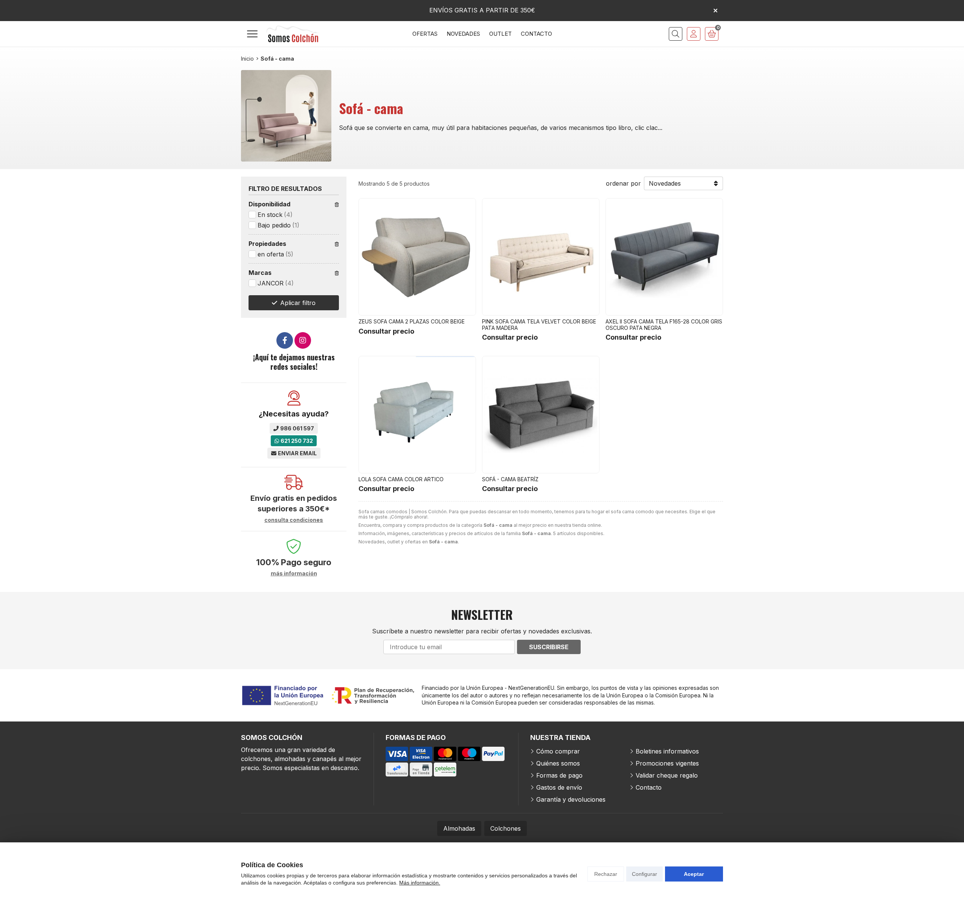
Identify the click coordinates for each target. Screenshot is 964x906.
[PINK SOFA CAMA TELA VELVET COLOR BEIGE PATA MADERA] (540, 256)
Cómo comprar (558, 751)
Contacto (649, 787)
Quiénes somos (558, 763)
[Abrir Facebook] (284, 340)
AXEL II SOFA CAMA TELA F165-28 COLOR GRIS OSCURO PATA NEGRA (664, 324)
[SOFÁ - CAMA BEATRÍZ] (540, 414)
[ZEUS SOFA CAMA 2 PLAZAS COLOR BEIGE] (417, 256)
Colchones (505, 828)
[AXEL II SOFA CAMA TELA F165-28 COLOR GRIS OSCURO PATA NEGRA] (664, 256)
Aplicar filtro (298, 303)
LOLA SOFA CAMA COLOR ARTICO (401, 479)
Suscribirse (549, 647)
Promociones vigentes (667, 763)
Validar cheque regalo (667, 775)
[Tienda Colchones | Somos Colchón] (293, 34)
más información (294, 573)
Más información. (419, 883)
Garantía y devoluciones (571, 799)
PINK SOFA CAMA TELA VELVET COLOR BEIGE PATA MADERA (539, 324)
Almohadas (459, 828)
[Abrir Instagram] (302, 340)
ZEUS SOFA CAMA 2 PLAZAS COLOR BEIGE (411, 321)
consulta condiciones (293, 520)
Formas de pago (559, 775)
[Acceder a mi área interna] (693, 34)
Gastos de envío (559, 787)
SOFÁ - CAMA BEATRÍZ (510, 479)
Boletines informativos (667, 751)
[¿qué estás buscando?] (675, 34)
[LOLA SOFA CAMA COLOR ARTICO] (417, 414)
